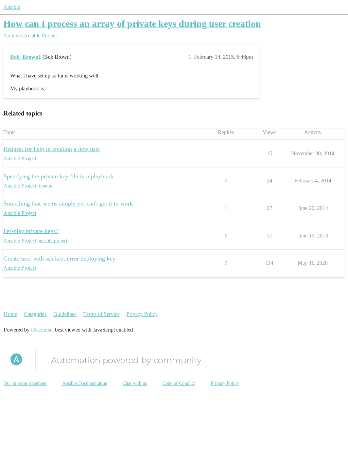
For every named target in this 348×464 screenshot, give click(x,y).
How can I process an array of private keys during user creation (132, 23)
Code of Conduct (178, 383)
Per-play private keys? (30, 231)
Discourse (41, 330)
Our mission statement (25, 383)
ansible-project (53, 240)
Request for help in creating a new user (51, 148)
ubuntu (45, 186)
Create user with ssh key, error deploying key (59, 258)
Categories (35, 314)
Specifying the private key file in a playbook (58, 176)
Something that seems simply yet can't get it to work (68, 203)
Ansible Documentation (84, 383)
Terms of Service (101, 314)
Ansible (11, 7)
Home (10, 314)
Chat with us (135, 383)
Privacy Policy (142, 314)
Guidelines (64, 314)
